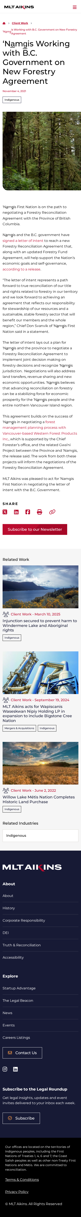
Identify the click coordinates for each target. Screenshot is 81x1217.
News (7, 1013)
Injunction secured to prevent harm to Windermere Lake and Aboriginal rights (40, 625)
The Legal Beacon (18, 1001)
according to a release (21, 269)
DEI (6, 933)
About (8, 896)
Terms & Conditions (22, 1180)
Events (9, 1025)
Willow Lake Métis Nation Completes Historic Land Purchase (39, 799)
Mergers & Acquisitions (19, 728)
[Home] (4, 23)
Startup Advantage (19, 988)
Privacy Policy (17, 1192)
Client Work (20, 23)
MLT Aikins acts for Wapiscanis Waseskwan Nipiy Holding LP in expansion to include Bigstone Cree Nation (37, 713)
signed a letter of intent (23, 241)
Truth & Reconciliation (22, 945)
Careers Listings (16, 1038)
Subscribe (25, 1118)
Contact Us (26, 1052)
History (9, 908)
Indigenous (12, 99)
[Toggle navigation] (75, 7)
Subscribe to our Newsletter (35, 529)
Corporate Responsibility (24, 920)
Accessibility (13, 957)
